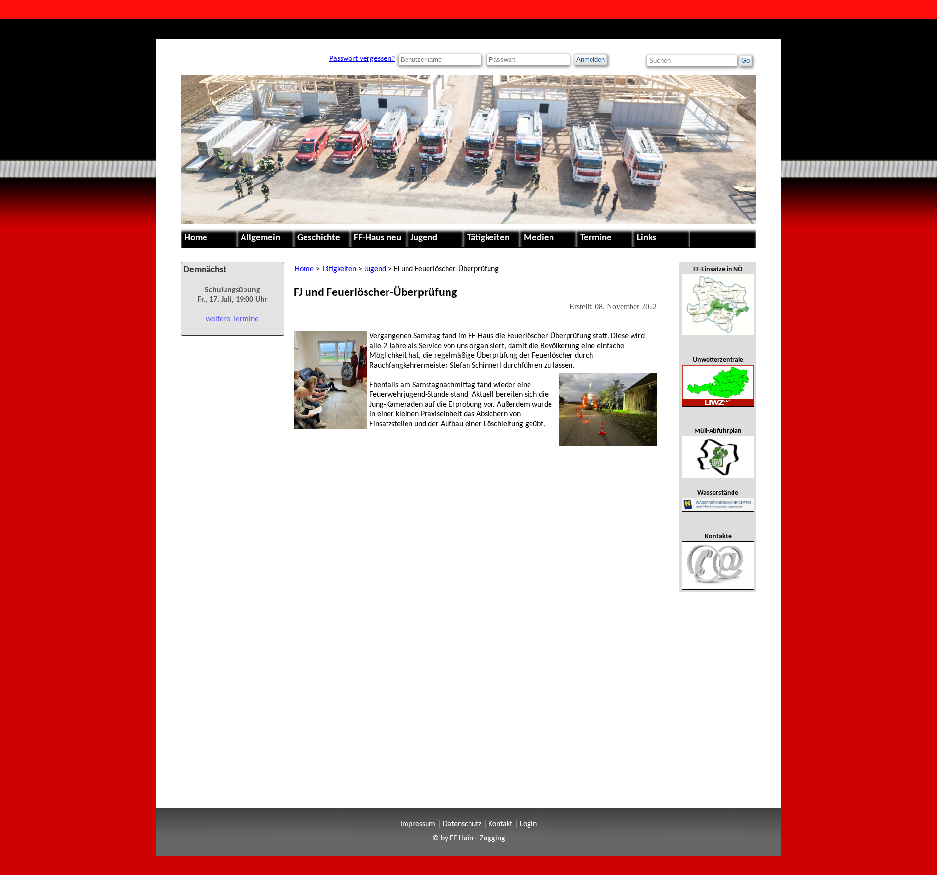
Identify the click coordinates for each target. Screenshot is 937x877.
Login (528, 824)
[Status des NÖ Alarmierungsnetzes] (718, 304)
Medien (539, 238)
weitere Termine (232, 319)
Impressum (417, 824)
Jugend (423, 238)
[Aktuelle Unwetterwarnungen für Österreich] (718, 386)
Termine (595, 238)
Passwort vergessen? (362, 59)
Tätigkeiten (488, 238)
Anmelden (590, 59)
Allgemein (260, 238)
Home (195, 238)
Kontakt (500, 824)
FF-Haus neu (377, 238)
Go (745, 60)
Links (646, 238)
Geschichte (318, 238)
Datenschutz (462, 824)
